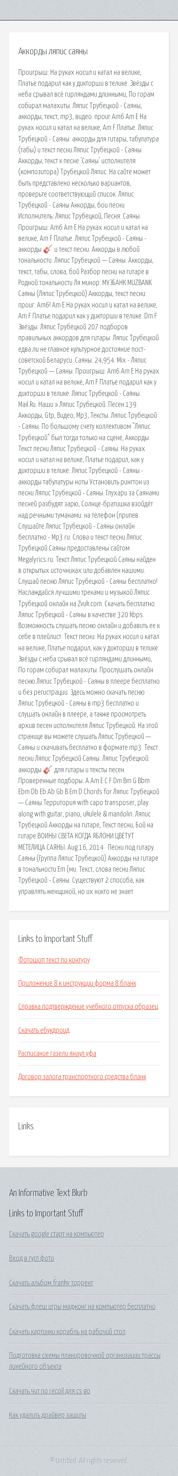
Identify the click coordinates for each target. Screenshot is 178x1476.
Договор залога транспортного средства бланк (82, 1077)
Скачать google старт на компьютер (56, 1234)
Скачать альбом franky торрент (51, 1283)
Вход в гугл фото (31, 1258)
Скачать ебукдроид (43, 1030)
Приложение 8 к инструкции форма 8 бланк (77, 983)
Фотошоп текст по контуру (54, 960)
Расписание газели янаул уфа (57, 1053)
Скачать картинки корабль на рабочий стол (67, 1332)
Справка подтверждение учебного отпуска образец (88, 1006)
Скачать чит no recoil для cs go (49, 1391)
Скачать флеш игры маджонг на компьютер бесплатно (82, 1306)
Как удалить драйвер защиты (47, 1415)
